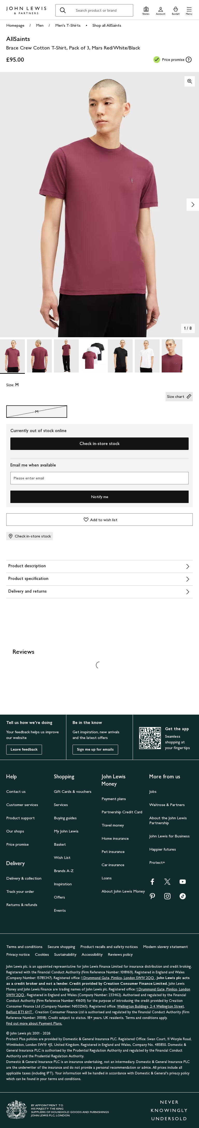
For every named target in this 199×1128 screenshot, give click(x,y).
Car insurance (113, 864)
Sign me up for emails (95, 749)
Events (60, 910)
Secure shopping (61, 946)
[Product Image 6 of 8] (147, 355)
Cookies (42, 954)
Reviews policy (120, 954)
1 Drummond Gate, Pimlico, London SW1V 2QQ (118, 978)
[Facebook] (152, 883)
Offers (59, 897)
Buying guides (65, 817)
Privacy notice (18, 954)
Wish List (62, 857)
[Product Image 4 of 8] (93, 355)
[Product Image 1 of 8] (12, 355)
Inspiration (63, 883)
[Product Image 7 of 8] (174, 355)
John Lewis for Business (169, 836)
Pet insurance (113, 851)
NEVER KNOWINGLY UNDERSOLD (169, 1110)
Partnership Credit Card (122, 811)
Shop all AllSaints (107, 25)
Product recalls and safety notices (109, 946)
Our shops (15, 831)
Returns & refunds (21, 904)
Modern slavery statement (165, 946)
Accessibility (92, 954)
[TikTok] (183, 897)
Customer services (22, 804)
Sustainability (65, 954)
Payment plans (114, 798)
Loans (107, 877)
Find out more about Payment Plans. (34, 1023)
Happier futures (162, 849)
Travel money (113, 825)
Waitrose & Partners (167, 804)
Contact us (16, 791)
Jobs (153, 791)
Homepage (15, 25)
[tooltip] (188, 59)
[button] (189, 10)
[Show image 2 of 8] (193, 204)
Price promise (17, 844)
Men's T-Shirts (68, 25)
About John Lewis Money (123, 891)
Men (40, 25)
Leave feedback (24, 749)
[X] (167, 883)
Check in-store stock (99, 443)
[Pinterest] (152, 897)
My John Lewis (66, 831)
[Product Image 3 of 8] (66, 355)
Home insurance (115, 838)
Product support (20, 817)
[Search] (62, 10)
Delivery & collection (23, 878)
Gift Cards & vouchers (72, 791)
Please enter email (28, 478)
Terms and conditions (24, 946)
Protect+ (157, 862)
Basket (60, 844)
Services (61, 804)
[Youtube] (183, 883)
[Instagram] (167, 897)
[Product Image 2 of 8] (39, 355)
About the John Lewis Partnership (168, 820)
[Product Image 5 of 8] (120, 355)
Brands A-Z (64, 870)
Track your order (20, 891)
